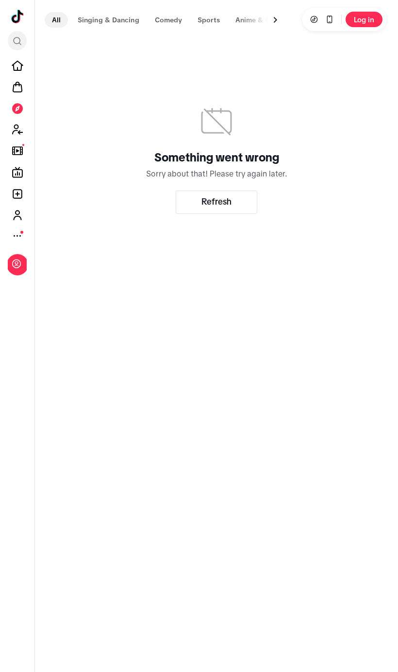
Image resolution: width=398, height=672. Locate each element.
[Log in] (16, 263)
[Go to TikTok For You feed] (17, 16)
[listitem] (17, 66)
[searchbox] (17, 40)
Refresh (216, 202)
